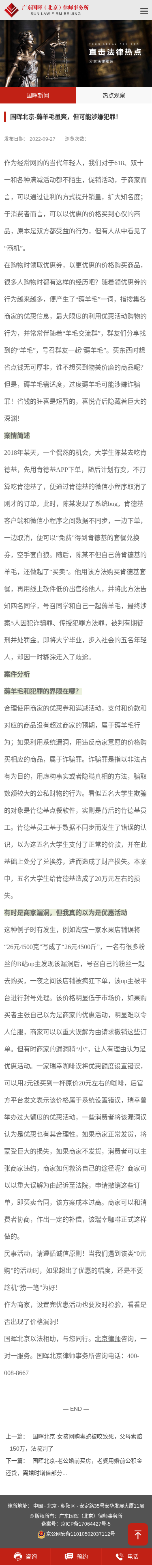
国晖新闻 (37, 95)
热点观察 (114, 95)
